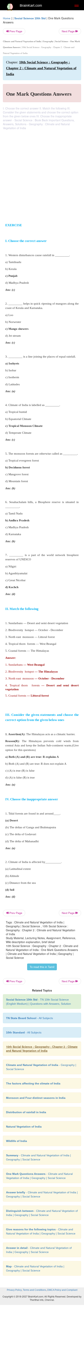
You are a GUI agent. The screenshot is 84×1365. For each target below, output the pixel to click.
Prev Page (15, 31)
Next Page (68, 31)
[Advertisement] (42, 174)
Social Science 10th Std (30, 18)
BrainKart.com (31, 5)
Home (6, 18)
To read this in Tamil (42, 966)
